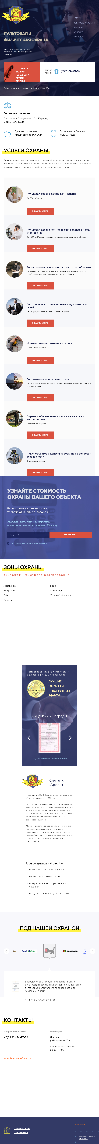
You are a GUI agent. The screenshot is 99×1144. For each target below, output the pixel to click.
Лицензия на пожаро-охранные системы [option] (49, 759)
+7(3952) (16, 1037)
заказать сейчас (40, 211)
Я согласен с (29, 543)
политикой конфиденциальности (34, 543)
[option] (49, 738)
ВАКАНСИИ (79, 37)
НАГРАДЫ (78, 27)
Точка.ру (83, 1139)
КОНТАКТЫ (79, 32)
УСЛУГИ (77, 18)
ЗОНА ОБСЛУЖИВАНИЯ (84, 23)
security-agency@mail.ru (17, 1058)
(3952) (71, 71)
